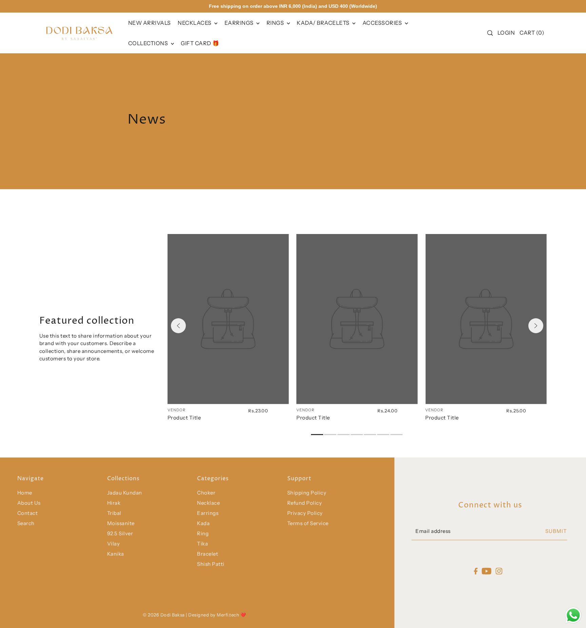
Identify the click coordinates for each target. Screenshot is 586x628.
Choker (206, 492)
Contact (27, 513)
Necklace (208, 503)
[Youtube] (487, 571)
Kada (203, 523)
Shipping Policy (307, 492)
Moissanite (121, 523)
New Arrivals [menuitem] (149, 22)
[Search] (490, 33)
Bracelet (207, 554)
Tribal (114, 513)
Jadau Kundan (124, 492)
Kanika (115, 554)
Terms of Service (308, 523)
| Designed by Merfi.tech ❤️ (216, 614)
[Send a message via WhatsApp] (573, 615)
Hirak (114, 503)
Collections (148, 43)
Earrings (239, 22)
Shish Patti (210, 564)
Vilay (113, 543)
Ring (203, 533)
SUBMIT (556, 531)
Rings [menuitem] (276, 22)
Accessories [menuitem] (383, 22)
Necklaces (195, 22)
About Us (29, 503)
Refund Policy (304, 503)
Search (26, 523)
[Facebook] (475, 571)
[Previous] (178, 325)
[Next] (535, 325)
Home (24, 492)
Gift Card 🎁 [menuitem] (200, 43)
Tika (202, 543)
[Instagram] (499, 571)
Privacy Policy (305, 513)
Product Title (184, 417)
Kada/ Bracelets (324, 22)
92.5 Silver (120, 533)
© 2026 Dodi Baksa (164, 614)
